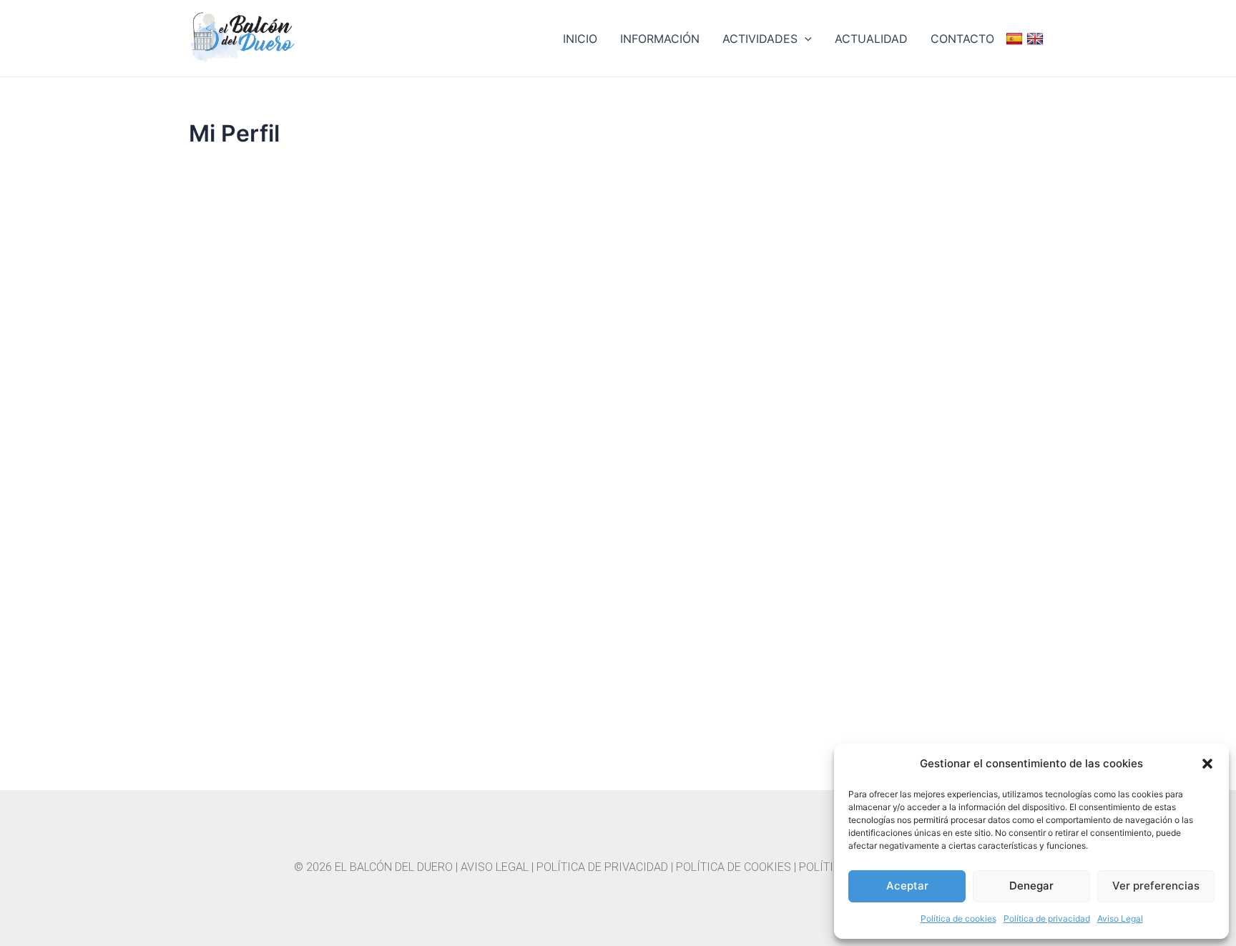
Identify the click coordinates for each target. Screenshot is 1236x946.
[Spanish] (1016, 38)
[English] (1036, 38)
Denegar (1031, 885)
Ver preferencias (1156, 885)
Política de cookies (958, 918)
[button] (1207, 764)
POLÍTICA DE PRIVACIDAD (602, 867)
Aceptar (907, 885)
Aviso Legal (1120, 918)
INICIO (580, 38)
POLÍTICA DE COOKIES (733, 867)
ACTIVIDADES (760, 38)
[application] (805, 38)
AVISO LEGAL (495, 867)
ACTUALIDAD (871, 38)
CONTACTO (962, 38)
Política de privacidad (1047, 918)
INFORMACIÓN (660, 38)
